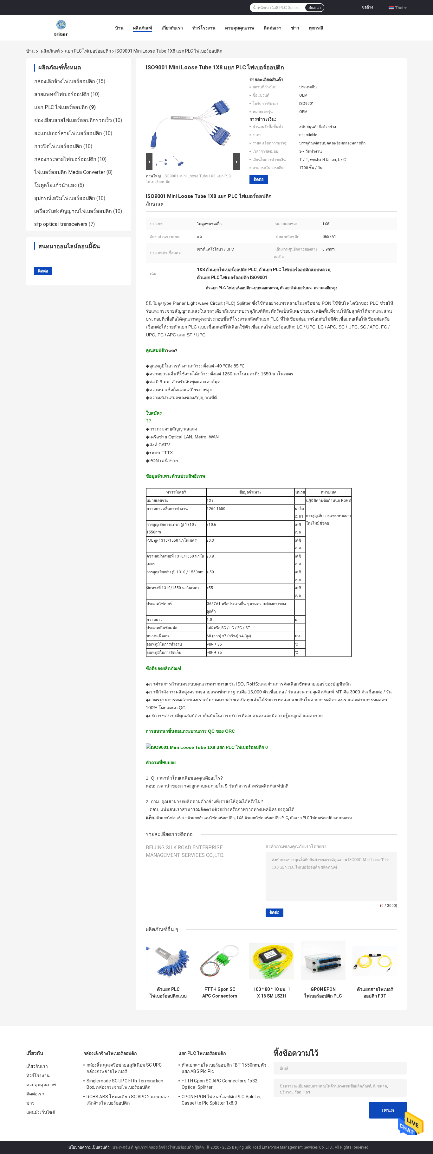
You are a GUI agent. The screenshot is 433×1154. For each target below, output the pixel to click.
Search (314, 7)
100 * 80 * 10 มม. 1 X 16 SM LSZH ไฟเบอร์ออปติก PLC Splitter (271, 993)
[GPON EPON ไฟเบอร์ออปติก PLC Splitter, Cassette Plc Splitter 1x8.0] (323, 961)
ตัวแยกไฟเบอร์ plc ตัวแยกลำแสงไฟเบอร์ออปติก (195, 818)
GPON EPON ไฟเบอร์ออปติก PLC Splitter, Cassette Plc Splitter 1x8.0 (323, 993)
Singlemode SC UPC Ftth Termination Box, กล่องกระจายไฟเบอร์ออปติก (125, 1084)
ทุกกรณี (316, 27)
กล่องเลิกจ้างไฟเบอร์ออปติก (64, 81)
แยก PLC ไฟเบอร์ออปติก (88, 51)
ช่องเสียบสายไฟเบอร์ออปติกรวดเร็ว (73, 120)
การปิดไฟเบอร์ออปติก (58, 146)
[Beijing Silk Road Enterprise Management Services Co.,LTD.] (61, 27)
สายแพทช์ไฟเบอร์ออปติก (61, 94)
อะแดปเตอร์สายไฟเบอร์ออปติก (68, 133)
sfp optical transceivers (60, 224)
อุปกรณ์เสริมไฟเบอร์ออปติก (64, 198)
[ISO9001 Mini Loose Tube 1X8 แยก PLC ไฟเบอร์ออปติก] (190, 114)
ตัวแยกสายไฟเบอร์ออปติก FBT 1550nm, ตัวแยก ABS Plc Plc (375, 993)
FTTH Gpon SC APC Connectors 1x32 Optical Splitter (219, 993)
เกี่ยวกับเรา (172, 27)
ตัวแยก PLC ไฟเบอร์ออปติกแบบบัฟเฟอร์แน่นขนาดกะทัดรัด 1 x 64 (168, 993)
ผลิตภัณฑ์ (142, 27)
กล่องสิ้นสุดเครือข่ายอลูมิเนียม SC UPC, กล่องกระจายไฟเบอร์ (125, 1068)
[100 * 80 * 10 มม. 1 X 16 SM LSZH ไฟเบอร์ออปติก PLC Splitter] (271, 961)
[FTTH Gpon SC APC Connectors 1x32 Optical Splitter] (219, 961)
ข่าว (295, 27)
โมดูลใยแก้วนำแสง (55, 185)
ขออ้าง (367, 7)
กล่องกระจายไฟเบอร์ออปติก (65, 159)
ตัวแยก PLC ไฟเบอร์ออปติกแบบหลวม (321, 818)
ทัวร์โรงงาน (204, 27)
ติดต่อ (259, 179)
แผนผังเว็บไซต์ (40, 1112)
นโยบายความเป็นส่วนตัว (89, 1147)
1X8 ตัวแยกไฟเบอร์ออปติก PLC (262, 818)
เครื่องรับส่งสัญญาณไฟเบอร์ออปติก (73, 211)
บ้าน (119, 27)
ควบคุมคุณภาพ (239, 27)
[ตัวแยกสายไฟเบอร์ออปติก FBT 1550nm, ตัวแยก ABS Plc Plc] (374, 961)
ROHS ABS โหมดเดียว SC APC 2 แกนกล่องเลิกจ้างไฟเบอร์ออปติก (128, 1100)
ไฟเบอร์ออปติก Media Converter (69, 172)
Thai (399, 7)
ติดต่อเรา (272, 27)
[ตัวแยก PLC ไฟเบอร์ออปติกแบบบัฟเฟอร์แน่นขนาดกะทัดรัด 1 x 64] (168, 961)
